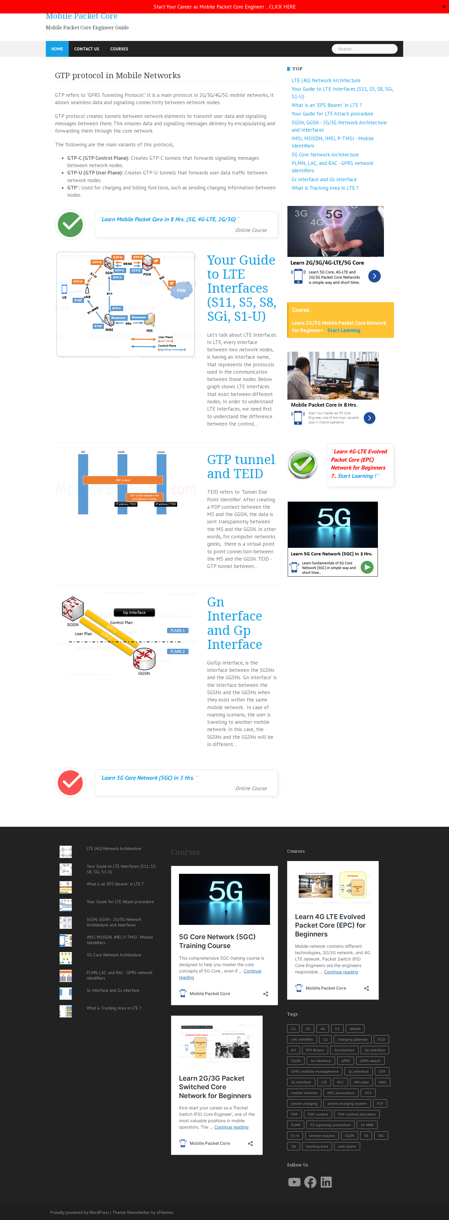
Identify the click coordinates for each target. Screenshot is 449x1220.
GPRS (345, 1060)
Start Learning (343, 330)
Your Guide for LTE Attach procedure (332, 113)
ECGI (381, 1039)
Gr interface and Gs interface (324, 179)
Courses (119, 49)
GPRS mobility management (314, 1071)
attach (355, 1028)
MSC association (341, 1092)
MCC (340, 1082)
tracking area (317, 1146)
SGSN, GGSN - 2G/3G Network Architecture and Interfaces (114, 922)
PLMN (295, 1125)
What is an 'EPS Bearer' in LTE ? (327, 105)
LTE (324, 1082)
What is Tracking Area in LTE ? (325, 188)
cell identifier (302, 1039)
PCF (380, 1103)
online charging (304, 1103)
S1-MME (367, 1125)
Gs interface (359, 1071)
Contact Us (86, 49)
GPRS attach (370, 1060)
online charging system (347, 1103)
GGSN (296, 1060)
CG (325, 1039)
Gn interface (321, 1060)
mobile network (304, 1092)
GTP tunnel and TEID (241, 467)
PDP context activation (357, 1114)
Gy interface (301, 1082)
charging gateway (353, 1039)
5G (337, 1028)
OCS (368, 1092)
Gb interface (375, 1050)
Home (57, 49)
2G (293, 1028)
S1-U (295, 1135)
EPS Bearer (315, 1050)
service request (322, 1135)
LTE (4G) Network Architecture (326, 80)
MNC (382, 1082)
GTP (382, 1071)
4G (322, 1028)
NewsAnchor (138, 1212)
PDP (294, 1114)
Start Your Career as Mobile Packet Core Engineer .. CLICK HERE (225, 6)
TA (366, 1135)
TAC (381, 1135)
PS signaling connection (330, 1125)
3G (308, 1028)
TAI (293, 1146)
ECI (293, 1050)
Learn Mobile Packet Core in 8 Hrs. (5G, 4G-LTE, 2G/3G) (168, 219)
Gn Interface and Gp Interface (234, 623)
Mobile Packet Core (82, 15)
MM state (361, 1082)
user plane (347, 1146)
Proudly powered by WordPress (79, 1212)
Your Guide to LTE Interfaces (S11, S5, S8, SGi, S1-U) (241, 288)
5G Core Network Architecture (325, 154)
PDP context (318, 1114)
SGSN (349, 1135)
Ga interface (344, 1050)
